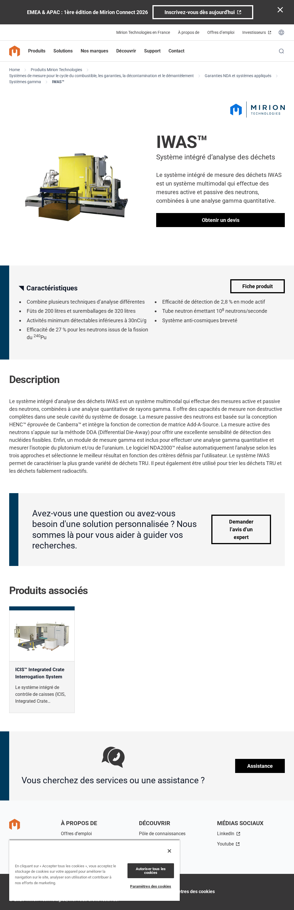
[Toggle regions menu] (281, 32)
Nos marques (94, 51)
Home (14, 69)
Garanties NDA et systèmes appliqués (238, 75)
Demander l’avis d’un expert (241, 529)
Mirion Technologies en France (143, 32)
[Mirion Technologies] (257, 109)
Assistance (260, 766)
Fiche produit (257, 286)
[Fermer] (169, 851)
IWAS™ (58, 81)
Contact (176, 51)
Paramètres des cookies (190, 891)
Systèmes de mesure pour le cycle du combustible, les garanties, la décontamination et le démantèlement (101, 75)
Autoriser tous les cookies (151, 871)
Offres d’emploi (220, 32)
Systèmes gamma (25, 81)
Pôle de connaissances (162, 833)
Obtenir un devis (220, 220)
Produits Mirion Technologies (56, 69)
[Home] (14, 51)
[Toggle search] (281, 51)
